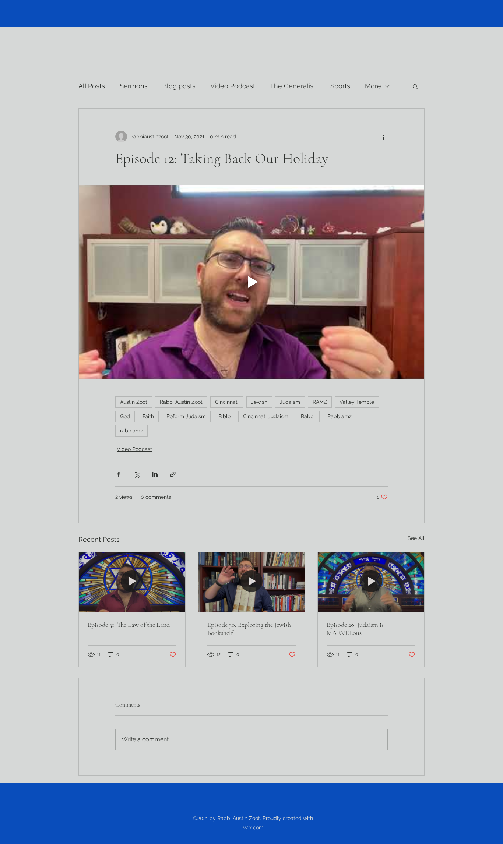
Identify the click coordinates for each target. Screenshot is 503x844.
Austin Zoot (133, 402)
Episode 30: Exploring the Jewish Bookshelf (249, 629)
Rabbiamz (339, 416)
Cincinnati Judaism (265, 416)
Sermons (134, 86)
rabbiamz (131, 431)
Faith (148, 416)
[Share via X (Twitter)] (136, 474)
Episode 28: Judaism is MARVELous (355, 629)
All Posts (91, 86)
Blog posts (179, 86)
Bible (224, 416)
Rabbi (308, 416)
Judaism (290, 402)
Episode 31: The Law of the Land (129, 625)
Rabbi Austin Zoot (181, 402)
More (373, 86)
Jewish (259, 402)
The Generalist (293, 86)
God (125, 416)
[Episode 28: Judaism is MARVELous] (371, 582)
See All (416, 538)
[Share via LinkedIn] (154, 474)
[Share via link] (172, 474)
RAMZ (320, 402)
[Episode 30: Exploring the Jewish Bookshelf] (251, 582)
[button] (415, 86)
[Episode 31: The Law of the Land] (132, 582)
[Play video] (251, 282)
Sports (340, 86)
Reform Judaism (186, 416)
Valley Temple (357, 402)
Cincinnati (227, 402)
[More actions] (383, 136)
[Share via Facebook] (118, 474)
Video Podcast (232, 86)
